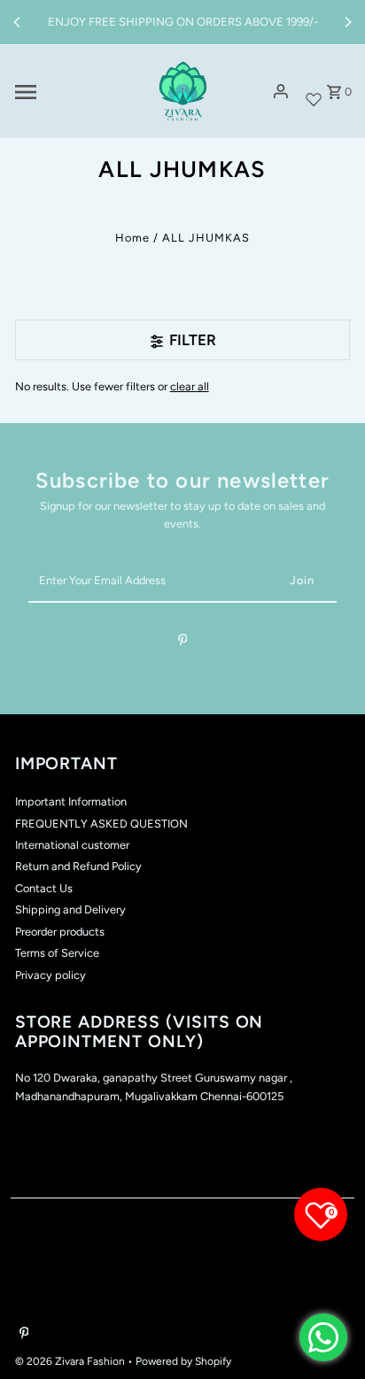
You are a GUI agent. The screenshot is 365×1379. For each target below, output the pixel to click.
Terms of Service (57, 952)
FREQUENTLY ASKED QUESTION (101, 823)
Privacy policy (50, 975)
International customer (72, 844)
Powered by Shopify (183, 1361)
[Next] (347, 22)
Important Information (71, 801)
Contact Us (44, 888)
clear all (189, 386)
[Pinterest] (183, 643)
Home (132, 237)
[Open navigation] (75, 92)
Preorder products (60, 931)
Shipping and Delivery (70, 909)
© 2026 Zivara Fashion (71, 1361)
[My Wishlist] (313, 92)
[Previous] (17, 22)
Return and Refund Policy (78, 866)
